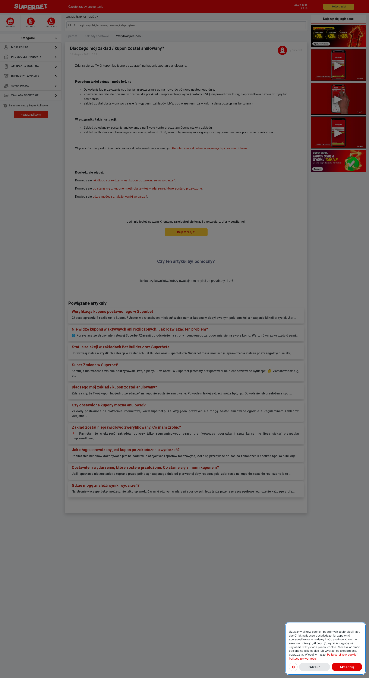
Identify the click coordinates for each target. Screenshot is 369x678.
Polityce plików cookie (342, 654)
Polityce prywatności (302, 658)
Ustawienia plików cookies (293, 667)
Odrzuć (314, 667)
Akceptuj (347, 667)
